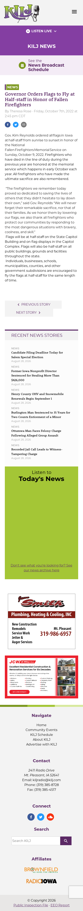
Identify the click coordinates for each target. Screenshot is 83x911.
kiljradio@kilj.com (47, 780)
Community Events (41, 730)
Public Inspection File (30, 905)
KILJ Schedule (41, 735)
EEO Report (60, 905)
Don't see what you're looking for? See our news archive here (41, 568)
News (12, 87)
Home (41, 725)
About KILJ (41, 739)
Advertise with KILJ (41, 744)
